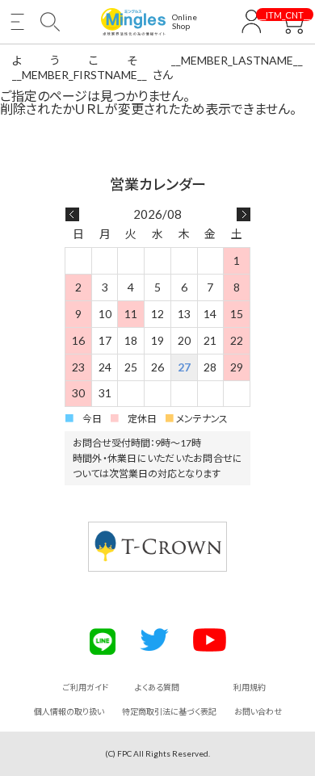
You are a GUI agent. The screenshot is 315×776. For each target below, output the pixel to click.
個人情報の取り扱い (69, 711)
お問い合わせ (258, 711)
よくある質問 (157, 687)
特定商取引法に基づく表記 (169, 711)
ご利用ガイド (85, 687)
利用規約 (249, 687)
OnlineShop (184, 21)
